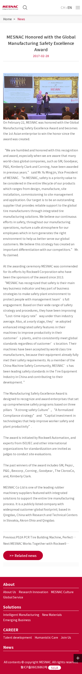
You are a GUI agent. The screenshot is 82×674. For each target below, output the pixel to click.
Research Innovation (33, 592)
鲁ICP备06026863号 (34, 667)
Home (7, 19)
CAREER (10, 629)
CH (63, 7)
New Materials (52, 615)
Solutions (12, 607)
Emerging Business (17, 620)
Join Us (66, 637)
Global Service (13, 597)
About (9, 584)
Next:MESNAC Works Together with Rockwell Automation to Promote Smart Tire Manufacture (37, 544)
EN (69, 7)
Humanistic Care (46, 637)
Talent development (17, 637)
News (21, 19)
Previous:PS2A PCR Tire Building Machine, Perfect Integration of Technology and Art (38, 537)
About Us (9, 592)
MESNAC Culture (62, 592)
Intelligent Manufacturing (21, 615)
